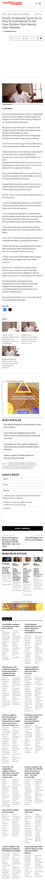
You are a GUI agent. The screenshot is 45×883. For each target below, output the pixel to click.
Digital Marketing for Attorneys (33, 811)
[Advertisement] (22, 61)
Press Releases (16, 564)
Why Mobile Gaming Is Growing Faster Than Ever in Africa (6, 570)
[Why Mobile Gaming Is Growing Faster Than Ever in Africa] (7, 559)
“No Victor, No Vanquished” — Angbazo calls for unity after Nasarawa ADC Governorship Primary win (10, 772)
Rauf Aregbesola (24, 467)
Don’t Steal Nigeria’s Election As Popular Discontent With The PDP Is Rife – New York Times (11, 542)
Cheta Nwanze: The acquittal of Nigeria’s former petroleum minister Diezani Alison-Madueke (22, 447)
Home (4, 14)
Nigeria (31, 464)
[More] (41, 38)
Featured (20, 464)
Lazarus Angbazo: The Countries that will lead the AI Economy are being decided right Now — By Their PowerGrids (34, 772)
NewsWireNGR (7, 584)
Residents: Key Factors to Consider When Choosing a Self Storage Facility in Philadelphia (33, 719)
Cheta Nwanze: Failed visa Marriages (10, 811)
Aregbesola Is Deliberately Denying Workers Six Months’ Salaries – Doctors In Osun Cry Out (29, 339)
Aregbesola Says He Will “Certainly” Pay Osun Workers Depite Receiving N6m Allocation (10, 363)
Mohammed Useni (10, 31)
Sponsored (6, 564)
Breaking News (26, 564)
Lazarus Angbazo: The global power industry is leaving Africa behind (11, 848)
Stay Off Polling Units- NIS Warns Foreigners (34, 539)
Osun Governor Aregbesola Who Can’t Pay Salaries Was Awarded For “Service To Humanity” (10, 339)
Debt (11, 464)
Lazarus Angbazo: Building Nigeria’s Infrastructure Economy (19, 456)
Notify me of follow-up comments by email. (18, 502)
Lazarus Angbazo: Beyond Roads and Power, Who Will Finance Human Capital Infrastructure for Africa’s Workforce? (11, 720)
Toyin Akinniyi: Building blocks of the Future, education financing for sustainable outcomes (22, 435)
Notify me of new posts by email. (15, 505)
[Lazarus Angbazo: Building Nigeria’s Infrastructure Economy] (38, 559)
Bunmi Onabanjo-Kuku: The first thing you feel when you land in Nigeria (34, 849)
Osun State (8, 467)
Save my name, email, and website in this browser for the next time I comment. (21, 496)
